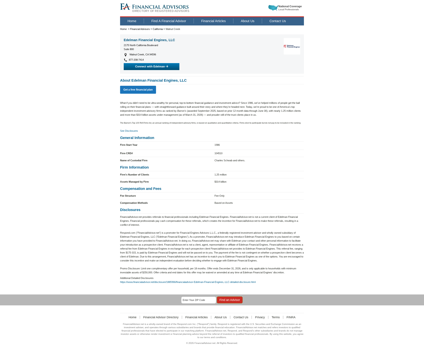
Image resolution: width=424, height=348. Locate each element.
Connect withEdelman (150, 66)
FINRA (291, 317)
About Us (247, 21)
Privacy (260, 317)
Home (132, 21)
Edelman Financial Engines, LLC (149, 40)
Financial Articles (213, 21)
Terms (276, 317)
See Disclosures (129, 130)
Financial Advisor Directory (161, 317)
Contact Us (277, 21)
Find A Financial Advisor (168, 21)
